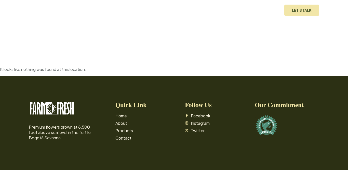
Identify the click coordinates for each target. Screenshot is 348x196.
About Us (208, 10)
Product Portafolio (247, 10)
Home (186, 10)
